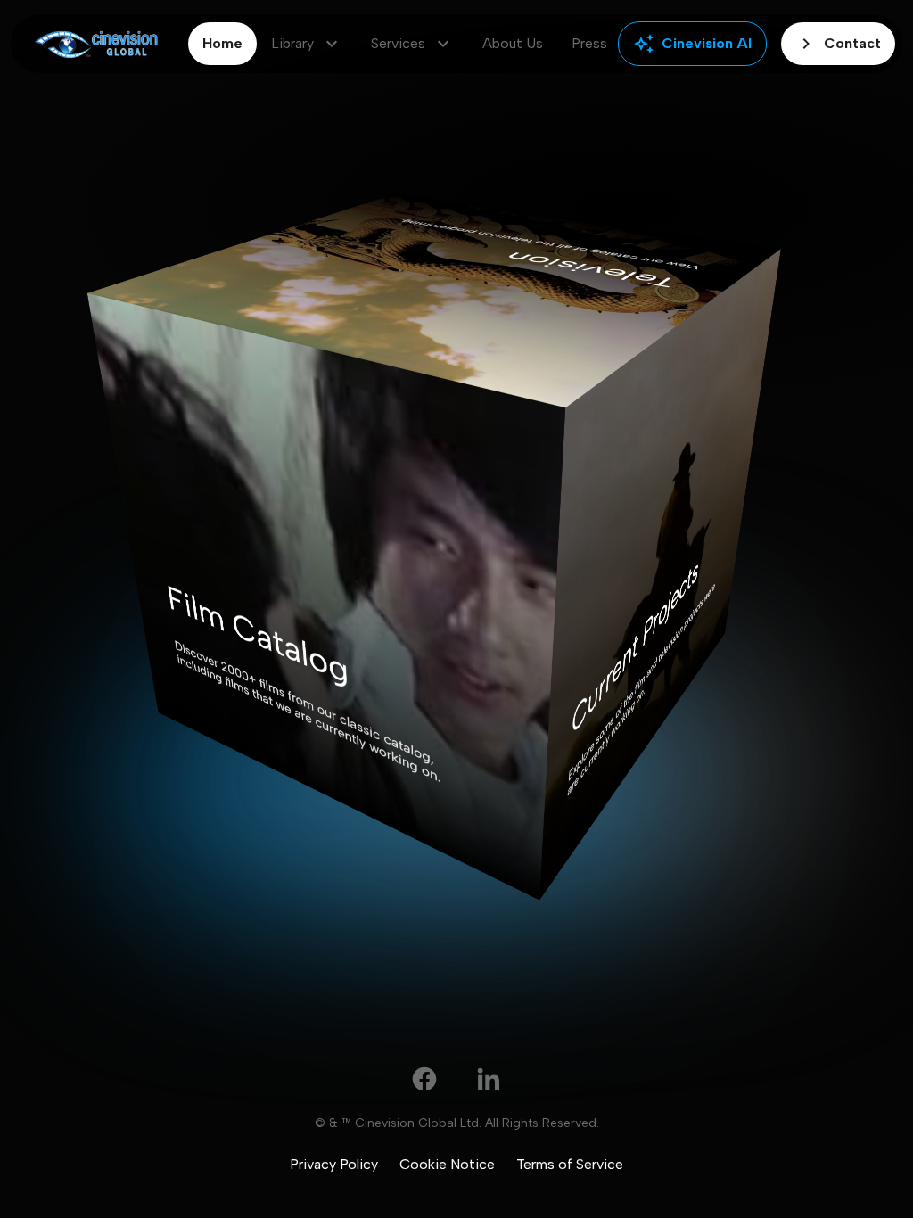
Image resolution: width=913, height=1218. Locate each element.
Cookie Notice (447, 1164)
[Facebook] (424, 1079)
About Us (512, 43)
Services (412, 43)
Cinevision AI (692, 43)
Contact (838, 43)
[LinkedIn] (488, 1079)
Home (222, 43)
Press (589, 43)
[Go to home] (96, 44)
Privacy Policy (334, 1164)
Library (306, 43)
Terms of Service (569, 1164)
